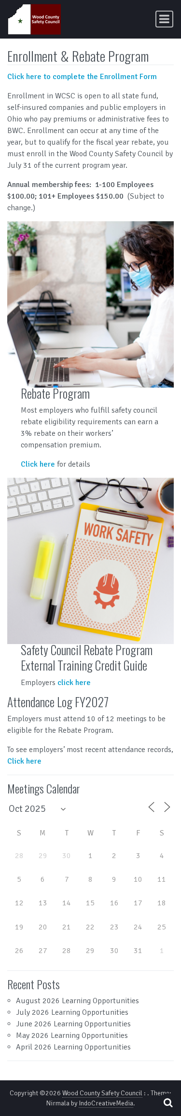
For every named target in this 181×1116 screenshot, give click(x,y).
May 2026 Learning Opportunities (72, 1035)
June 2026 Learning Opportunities (73, 1024)
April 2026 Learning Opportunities (73, 1047)
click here (74, 682)
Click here (38, 464)
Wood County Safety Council (102, 1093)
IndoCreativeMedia (106, 1103)
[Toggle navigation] (164, 19)
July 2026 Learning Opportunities (72, 1012)
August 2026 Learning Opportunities (77, 1001)
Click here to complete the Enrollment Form (82, 76)
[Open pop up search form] (168, 1102)
